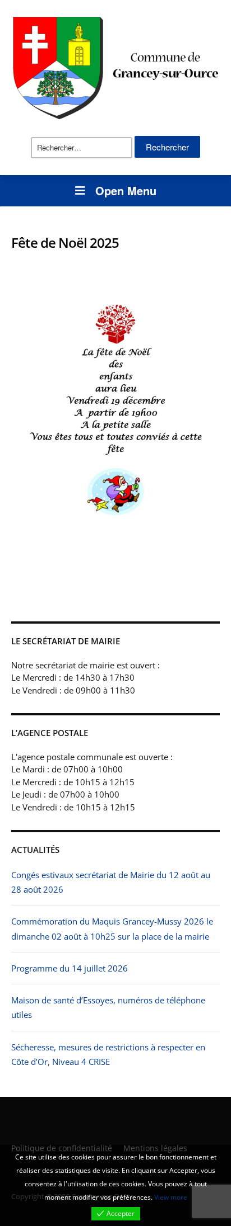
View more (170, 1197)
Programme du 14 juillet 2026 (69, 968)
